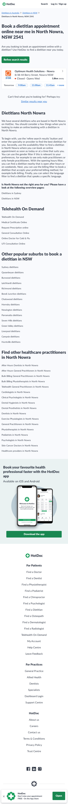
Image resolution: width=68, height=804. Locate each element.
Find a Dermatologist (34, 622)
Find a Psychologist (34, 603)
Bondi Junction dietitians (14, 294)
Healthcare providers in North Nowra (20, 451)
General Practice (34, 671)
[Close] (4, 796)
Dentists (34, 683)
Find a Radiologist (34, 628)
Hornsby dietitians (11, 305)
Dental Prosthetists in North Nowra (19, 408)
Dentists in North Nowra (14, 414)
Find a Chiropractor (34, 597)
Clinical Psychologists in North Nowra (20, 397)
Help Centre (34, 647)
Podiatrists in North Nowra (15, 435)
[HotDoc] (8, 4)
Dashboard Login (34, 696)
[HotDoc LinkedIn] (34, 769)
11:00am (36, 85)
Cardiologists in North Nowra (16, 392)
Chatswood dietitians (12, 299)
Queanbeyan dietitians (13, 273)
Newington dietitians (12, 310)
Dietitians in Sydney (11, 193)
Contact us (34, 732)
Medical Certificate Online (14, 222)
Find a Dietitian (34, 610)
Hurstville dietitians (11, 342)
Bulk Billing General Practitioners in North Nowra (25, 376)
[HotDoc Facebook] (28, 769)
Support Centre (34, 702)
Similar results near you (34, 101)
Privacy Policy (34, 745)
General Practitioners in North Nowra (20, 424)
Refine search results (15, 59)
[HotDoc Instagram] (40, 769)
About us (34, 720)
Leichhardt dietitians (11, 283)
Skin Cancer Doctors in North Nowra (20, 446)
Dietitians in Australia (10, 13)
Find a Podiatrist (34, 591)
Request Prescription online (15, 228)
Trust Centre (34, 751)
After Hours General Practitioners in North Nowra (26, 371)
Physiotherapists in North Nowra (18, 430)
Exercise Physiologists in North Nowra (20, 419)
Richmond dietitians (11, 289)
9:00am (22, 85)
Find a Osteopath (34, 616)
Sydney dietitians (10, 267)
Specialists (34, 690)
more (60, 85)
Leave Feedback (34, 654)
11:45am (50, 85)
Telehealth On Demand (13, 217)
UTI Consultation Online (13, 244)
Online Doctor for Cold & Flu (16, 238)
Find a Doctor (34, 572)
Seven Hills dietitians (12, 321)
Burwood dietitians (11, 278)
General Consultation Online (15, 233)
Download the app (34, 534)
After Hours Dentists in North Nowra (20, 365)
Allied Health (34, 677)
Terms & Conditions (34, 738)
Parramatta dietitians (12, 315)
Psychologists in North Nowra (16, 440)
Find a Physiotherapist (34, 584)
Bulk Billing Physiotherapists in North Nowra (23, 381)
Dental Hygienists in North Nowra (18, 403)
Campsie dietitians (10, 337)
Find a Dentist (34, 578)
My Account (34, 641)
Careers (34, 726)
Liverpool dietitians (11, 331)
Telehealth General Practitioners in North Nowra (25, 387)
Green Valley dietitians (12, 326)
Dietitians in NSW (29, 13)
